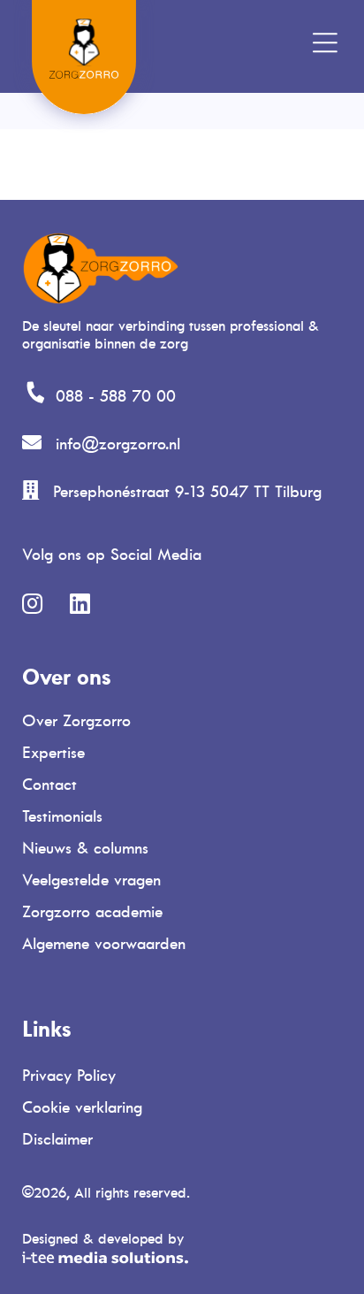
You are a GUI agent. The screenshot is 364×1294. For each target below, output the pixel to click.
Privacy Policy (69, 1075)
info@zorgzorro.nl (118, 444)
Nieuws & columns (85, 848)
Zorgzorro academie (92, 912)
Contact (49, 784)
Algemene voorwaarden (104, 943)
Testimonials (62, 816)
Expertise (53, 752)
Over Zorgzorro (76, 721)
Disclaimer (57, 1139)
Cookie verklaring (82, 1107)
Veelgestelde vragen (91, 880)
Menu (285, 40)
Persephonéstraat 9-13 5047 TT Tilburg (187, 492)
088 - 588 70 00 (116, 396)
